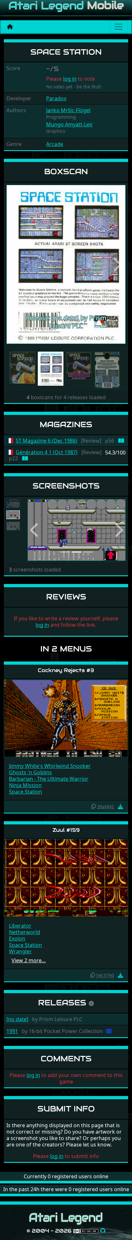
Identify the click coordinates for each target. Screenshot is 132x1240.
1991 (12, 1031)
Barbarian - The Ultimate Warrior (48, 778)
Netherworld (24, 932)
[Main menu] (119, 26)
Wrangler (20, 951)
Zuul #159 (66, 830)
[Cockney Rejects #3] (66, 717)
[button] (15, 264)
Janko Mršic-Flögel (68, 110)
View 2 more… (29, 960)
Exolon (17, 938)
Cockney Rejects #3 (66, 670)
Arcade (54, 144)
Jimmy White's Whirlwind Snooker (50, 765)
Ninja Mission (25, 785)
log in (70, 78)
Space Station (25, 791)
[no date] (17, 1019)
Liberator (20, 925)
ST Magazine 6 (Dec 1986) (46, 441)
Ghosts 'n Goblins (30, 772)
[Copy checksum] (93, 806)
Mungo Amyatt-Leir (69, 124)
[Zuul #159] (66, 877)
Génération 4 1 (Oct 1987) (47, 452)
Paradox (56, 98)
